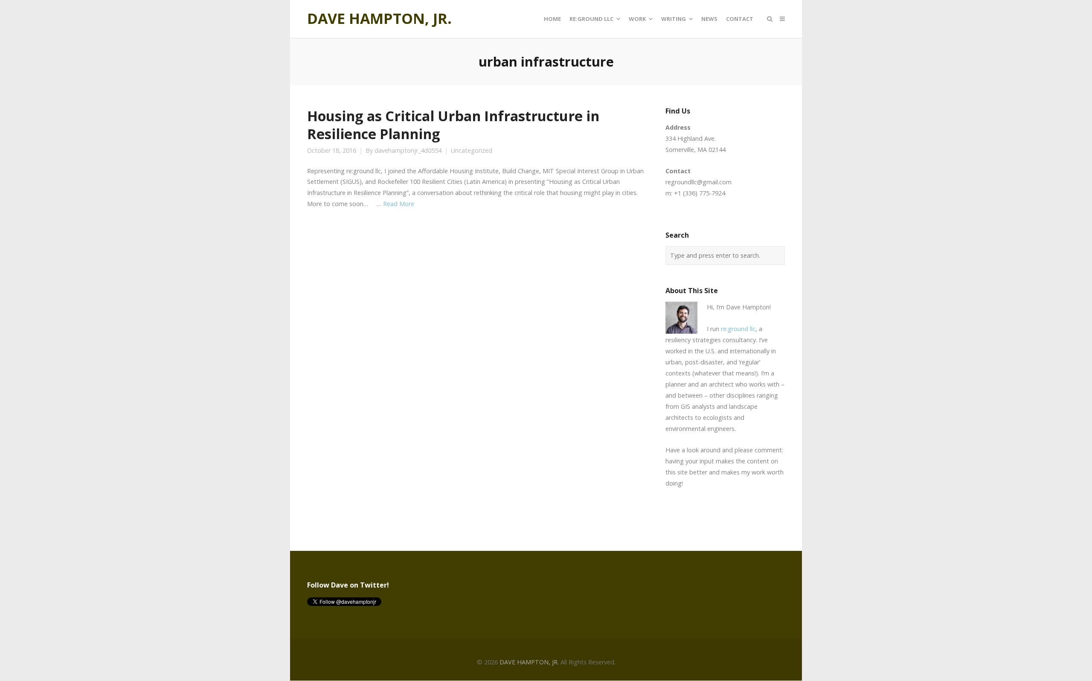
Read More (398, 204)
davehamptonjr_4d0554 (408, 150)
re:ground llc (738, 329)
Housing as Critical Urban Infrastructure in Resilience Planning (453, 124)
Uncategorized (471, 150)
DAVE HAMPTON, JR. (379, 19)
